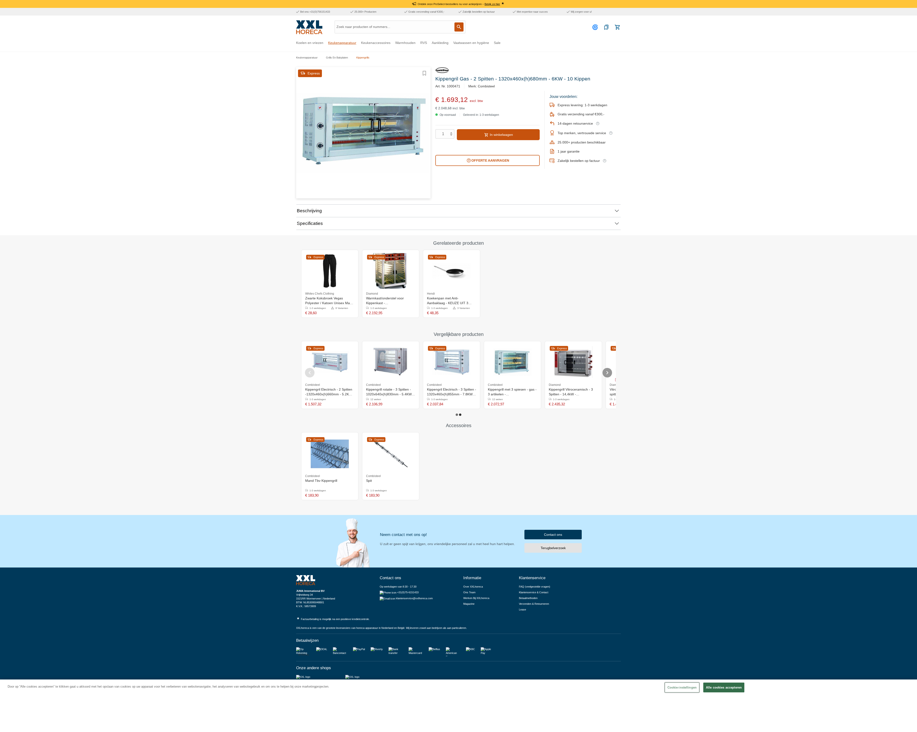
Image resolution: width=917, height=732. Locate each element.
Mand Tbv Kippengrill (321, 481)
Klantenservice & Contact (533, 592)
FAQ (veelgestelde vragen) (534, 586)
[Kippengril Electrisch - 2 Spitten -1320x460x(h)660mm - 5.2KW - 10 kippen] (330, 362)
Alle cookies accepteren (724, 687)
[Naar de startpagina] (309, 27)
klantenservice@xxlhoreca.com (414, 598)
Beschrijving (309, 210)
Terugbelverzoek (553, 548)
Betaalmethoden (528, 598)
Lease (522, 609)
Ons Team (469, 592)
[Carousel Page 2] (460, 415)
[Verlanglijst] (606, 27)
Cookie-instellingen (682, 687)
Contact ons (553, 534)
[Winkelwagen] (617, 27)
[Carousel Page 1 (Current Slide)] (457, 415)
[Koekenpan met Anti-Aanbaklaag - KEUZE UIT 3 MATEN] (451, 271)
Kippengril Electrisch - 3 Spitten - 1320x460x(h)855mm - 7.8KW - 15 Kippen (451, 392)
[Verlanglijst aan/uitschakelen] (424, 73)
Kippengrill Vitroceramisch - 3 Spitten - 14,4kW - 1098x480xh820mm (571, 392)
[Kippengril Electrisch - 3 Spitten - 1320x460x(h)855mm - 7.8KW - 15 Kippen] (451, 362)
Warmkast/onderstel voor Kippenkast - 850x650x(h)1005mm (385, 300)
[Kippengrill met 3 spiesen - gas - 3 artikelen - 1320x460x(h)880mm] (512, 362)
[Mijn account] (596, 27)
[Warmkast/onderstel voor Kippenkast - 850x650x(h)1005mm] (391, 271)
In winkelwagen (501, 135)
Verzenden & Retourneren (534, 603)
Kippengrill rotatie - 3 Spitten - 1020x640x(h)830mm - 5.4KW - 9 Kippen (390, 392)
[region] (458, 705)
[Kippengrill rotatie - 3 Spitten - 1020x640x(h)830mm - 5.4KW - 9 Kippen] (391, 362)
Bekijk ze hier (492, 4)
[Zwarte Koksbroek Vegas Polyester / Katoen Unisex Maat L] (330, 271)
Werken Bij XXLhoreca (476, 598)
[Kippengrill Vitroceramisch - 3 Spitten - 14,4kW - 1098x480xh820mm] (573, 362)
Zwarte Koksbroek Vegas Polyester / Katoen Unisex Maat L (329, 300)
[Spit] (391, 453)
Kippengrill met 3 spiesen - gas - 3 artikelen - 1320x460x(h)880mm (512, 392)
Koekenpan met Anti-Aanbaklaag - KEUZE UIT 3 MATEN (447, 300)
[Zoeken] (459, 27)
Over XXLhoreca (473, 586)
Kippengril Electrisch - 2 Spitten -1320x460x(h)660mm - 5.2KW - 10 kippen (329, 392)
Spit (369, 481)
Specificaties (310, 223)
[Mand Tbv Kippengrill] (330, 453)
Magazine (468, 603)
